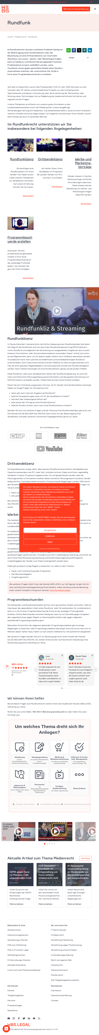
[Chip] (17, 436)
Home (10, 37)
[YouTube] (8, 1018)
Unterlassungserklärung (62, 955)
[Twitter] (24, 1018)
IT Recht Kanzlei (58, 930)
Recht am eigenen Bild (61, 960)
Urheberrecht (57, 935)
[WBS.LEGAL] (5, 9)
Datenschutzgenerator (18, 935)
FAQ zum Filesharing (16, 945)
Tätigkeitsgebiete (15, 995)
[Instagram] (14, 1018)
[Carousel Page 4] (52, 843)
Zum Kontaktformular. (60, 590)
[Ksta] (81, 436)
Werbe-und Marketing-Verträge (83, 163)
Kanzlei (10, 990)
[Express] (39, 436)
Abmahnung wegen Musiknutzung (66, 945)
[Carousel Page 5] (54, 843)
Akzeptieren (50, 530)
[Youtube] (49, 448)
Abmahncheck (14, 930)
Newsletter (12, 1010)
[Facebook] (19, 1018)
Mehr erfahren (16, 904)
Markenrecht (57, 975)
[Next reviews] (95, 669)
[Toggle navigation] (95, 9)
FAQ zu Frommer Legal (17, 950)
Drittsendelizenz (50, 159)
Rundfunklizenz (22, 159)
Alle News (85, 858)
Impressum (56, 990)
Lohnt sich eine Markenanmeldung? (23, 970)
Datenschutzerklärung (61, 995)
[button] (68, 50)
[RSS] (39, 1018)
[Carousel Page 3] (49, 843)
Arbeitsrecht (57, 965)
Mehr (50, 542)
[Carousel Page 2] (47, 843)
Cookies (54, 1000)
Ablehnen (50, 536)
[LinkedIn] (29, 1018)
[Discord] (34, 1018)
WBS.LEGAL (17, 664)
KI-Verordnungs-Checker (18, 960)
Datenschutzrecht (59, 970)
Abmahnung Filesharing (62, 940)
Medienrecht (21, 37)
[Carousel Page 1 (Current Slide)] (44, 843)
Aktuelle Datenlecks (16, 965)
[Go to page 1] (63, 688)
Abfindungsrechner (16, 955)
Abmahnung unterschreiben (64, 950)
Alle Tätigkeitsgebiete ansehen (65, 980)
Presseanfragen (14, 1005)
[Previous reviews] (36, 669)
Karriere (11, 1000)
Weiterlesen (28, 196)
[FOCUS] (60, 436)
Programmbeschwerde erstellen (19, 239)
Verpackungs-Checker (17, 940)
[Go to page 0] (61, 688)
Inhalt (71, 57)
